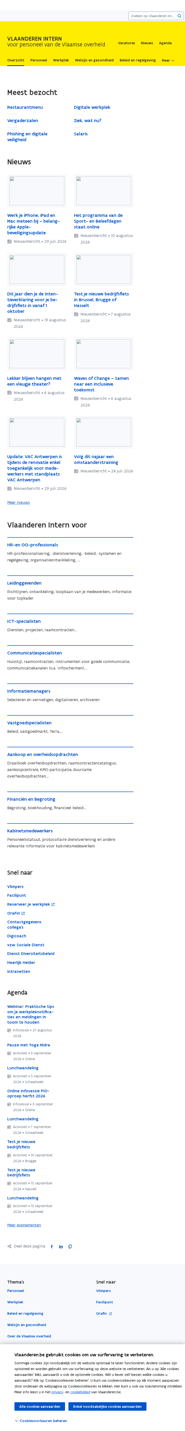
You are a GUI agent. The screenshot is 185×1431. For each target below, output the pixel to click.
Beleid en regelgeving (25, 1313)
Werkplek (15, 1302)
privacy (57, 1392)
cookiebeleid (80, 1392)
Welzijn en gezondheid (26, 1324)
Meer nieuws (18, 502)
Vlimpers (103, 1290)
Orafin (102, 1313)
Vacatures (126, 43)
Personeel (15, 1290)
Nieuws (147, 43)
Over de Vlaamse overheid (29, 1336)
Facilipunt (104, 1302)
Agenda (165, 43)
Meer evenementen (24, 1225)
